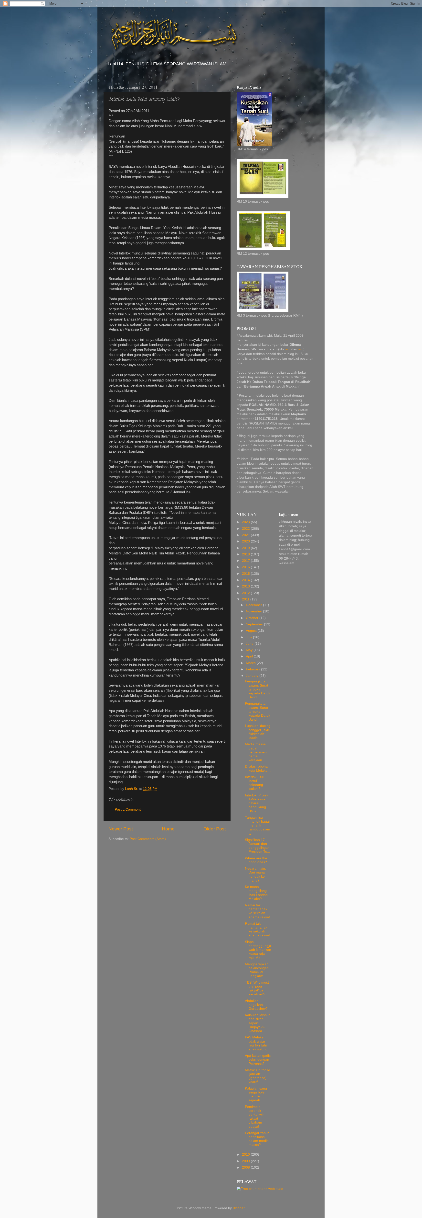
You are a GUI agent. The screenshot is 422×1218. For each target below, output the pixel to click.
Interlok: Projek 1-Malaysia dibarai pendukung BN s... (256, 803)
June (250, 643)
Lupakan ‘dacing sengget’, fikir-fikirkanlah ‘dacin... (257, 732)
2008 (246, 1167)
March (251, 663)
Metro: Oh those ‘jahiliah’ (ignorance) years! (257, 1076)
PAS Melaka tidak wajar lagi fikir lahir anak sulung (256, 1043)
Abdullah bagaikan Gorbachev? (256, 1005)
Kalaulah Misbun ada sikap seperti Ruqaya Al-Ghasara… (258, 1023)
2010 (246, 1154)
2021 (246, 535)
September (255, 624)
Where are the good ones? (256, 860)
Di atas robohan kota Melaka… (258, 768)
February (253, 669)
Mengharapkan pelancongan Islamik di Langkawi (257, 970)
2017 (246, 561)
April (250, 656)
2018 (246, 554)
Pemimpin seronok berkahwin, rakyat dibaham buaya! (255, 1116)
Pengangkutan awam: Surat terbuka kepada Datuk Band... (257, 689)
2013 (246, 586)
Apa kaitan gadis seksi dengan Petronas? (258, 1059)
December (254, 605)
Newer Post (120, 828)
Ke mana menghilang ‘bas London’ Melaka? (256, 893)
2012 (246, 593)
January (252, 676)
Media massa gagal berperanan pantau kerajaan (256, 752)
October (252, 618)
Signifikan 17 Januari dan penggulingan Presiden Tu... (257, 846)
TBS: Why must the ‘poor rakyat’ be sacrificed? (257, 988)
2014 (246, 580)
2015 (246, 573)
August (252, 630)
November (254, 611)
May (249, 650)
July (249, 637)
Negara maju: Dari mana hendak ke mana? (255, 874)
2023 (246, 522)
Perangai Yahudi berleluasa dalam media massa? (257, 1139)
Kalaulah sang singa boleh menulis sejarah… (256, 1094)
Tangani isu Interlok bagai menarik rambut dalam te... (257, 825)
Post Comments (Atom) (148, 839)
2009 (246, 1161)
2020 (246, 541)
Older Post (214, 828)
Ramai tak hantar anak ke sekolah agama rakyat (257, 911)
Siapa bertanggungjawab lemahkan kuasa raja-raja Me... (258, 950)
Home (168, 828)
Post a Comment (128, 809)
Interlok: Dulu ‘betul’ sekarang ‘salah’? (255, 783)
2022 (246, 528)
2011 (246, 599)
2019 (246, 548)
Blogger (238, 1208)
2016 (246, 567)
